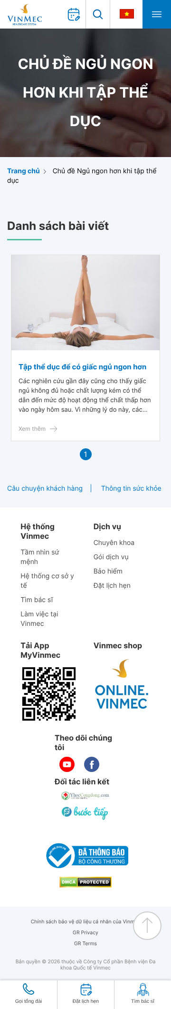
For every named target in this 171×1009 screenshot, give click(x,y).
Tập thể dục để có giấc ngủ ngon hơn (82, 366)
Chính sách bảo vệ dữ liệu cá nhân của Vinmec (86, 922)
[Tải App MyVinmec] (48, 693)
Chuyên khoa (114, 543)
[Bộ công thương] (85, 856)
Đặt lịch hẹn (112, 586)
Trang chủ (23, 171)
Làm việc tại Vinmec (39, 619)
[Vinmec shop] (122, 684)
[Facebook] (91, 764)
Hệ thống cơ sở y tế (47, 581)
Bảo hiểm (108, 571)
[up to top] (147, 925)
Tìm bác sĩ (36, 600)
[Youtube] (67, 764)
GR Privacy (85, 933)
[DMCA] (85, 882)
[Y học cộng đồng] (85, 796)
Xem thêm (32, 428)
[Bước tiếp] (85, 813)
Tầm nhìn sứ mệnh (39, 557)
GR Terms (85, 943)
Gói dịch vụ (111, 557)
